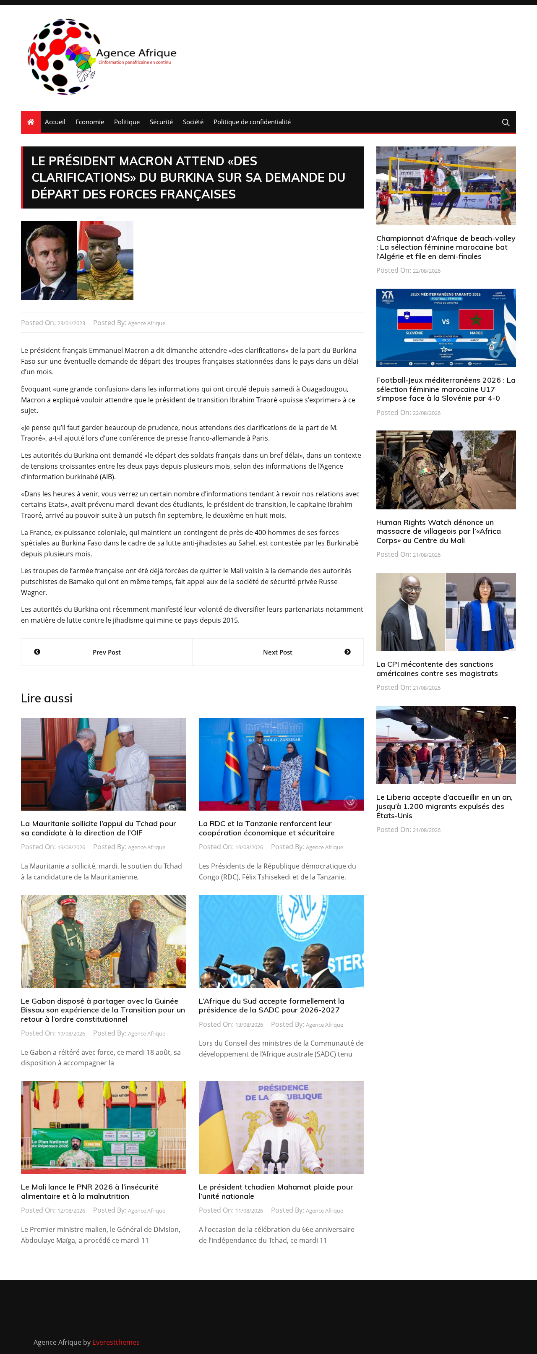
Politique (127, 121)
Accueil (55, 121)
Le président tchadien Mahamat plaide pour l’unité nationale (276, 1191)
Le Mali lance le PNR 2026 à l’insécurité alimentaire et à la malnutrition (90, 1191)
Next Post (277, 652)
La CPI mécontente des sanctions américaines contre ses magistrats (437, 668)
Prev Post (107, 652)
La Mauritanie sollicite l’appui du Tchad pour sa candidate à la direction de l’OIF (98, 828)
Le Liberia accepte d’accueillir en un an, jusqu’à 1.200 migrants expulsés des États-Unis (444, 806)
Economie (90, 121)
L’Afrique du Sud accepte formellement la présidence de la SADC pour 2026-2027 (271, 1005)
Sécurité (161, 121)
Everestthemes (116, 1342)
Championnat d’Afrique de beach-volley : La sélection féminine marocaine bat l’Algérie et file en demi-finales (446, 247)
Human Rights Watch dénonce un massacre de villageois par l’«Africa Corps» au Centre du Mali (438, 531)
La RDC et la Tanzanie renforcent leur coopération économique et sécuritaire (267, 828)
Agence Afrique (146, 323)
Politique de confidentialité (252, 121)
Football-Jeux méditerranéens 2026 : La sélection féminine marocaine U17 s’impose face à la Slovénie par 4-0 (446, 389)
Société (193, 121)
